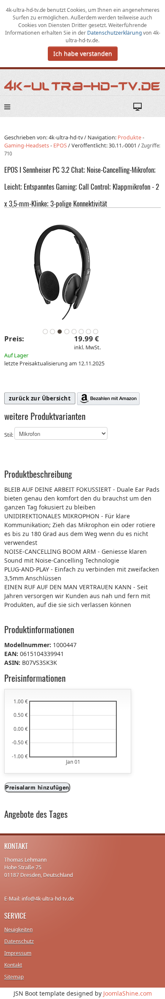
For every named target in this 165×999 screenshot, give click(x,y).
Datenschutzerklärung (115, 32)
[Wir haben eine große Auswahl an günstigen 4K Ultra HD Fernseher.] (82, 85)
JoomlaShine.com (127, 993)
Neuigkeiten (18, 929)
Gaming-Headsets (26, 145)
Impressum (17, 953)
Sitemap (14, 976)
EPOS (60, 145)
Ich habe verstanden (82, 53)
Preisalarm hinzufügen (37, 787)
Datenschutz (19, 941)
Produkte (129, 137)
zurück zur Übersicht (40, 398)
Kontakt (13, 965)
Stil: (9, 435)
